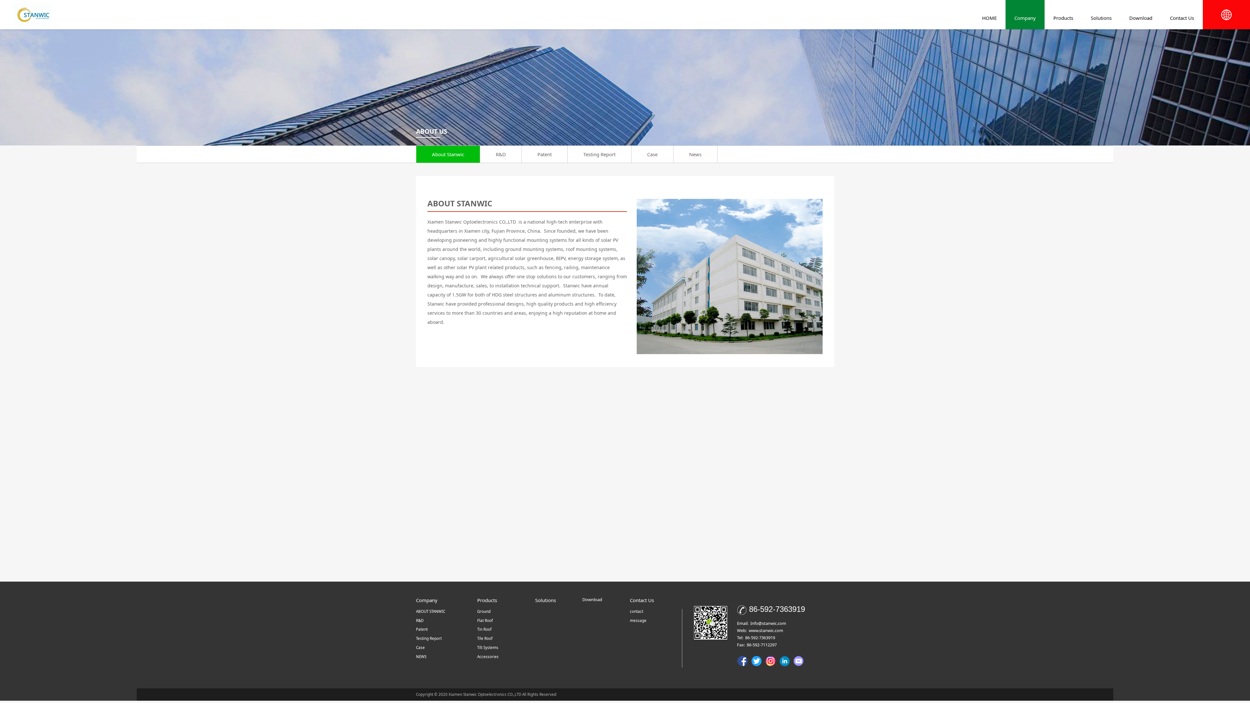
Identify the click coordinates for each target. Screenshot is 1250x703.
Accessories (488, 656)
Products (1063, 18)
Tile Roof (485, 638)
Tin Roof (484, 629)
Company (1025, 18)
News (695, 154)
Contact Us (1182, 18)
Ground (484, 611)
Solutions (1101, 18)
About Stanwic (448, 154)
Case (652, 154)
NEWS (421, 656)
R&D (501, 154)
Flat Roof (485, 620)
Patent (544, 154)
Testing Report (599, 154)
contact (636, 611)
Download (1140, 18)
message (638, 620)
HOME (989, 18)
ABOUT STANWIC (430, 611)
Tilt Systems (487, 647)
